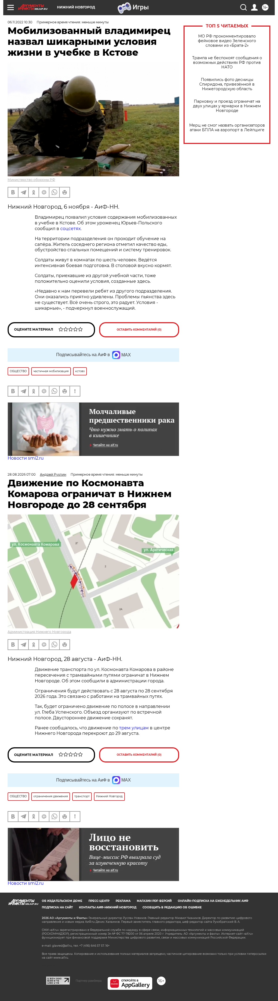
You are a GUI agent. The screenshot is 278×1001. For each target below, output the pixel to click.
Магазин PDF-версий (154, 901)
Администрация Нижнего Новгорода (39, 632)
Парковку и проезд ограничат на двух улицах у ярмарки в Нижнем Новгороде (227, 106)
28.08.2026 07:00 (22, 474)
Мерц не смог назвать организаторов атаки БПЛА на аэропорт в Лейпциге (227, 127)
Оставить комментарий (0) (139, 329)
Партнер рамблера (89, 980)
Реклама (123, 901)
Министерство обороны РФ (31, 180)
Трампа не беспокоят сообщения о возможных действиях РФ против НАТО (227, 63)
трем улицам (134, 727)
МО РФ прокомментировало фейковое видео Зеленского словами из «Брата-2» (227, 41)
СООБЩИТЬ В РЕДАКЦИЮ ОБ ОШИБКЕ (172, 907)
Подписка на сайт (57, 907)
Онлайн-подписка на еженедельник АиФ (213, 901)
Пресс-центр (99, 901)
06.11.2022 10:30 (20, 22)
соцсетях (70, 228)
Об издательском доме (62, 901)
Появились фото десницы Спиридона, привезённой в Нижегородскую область (227, 84)
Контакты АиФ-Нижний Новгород (107, 907)
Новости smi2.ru (26, 458)
